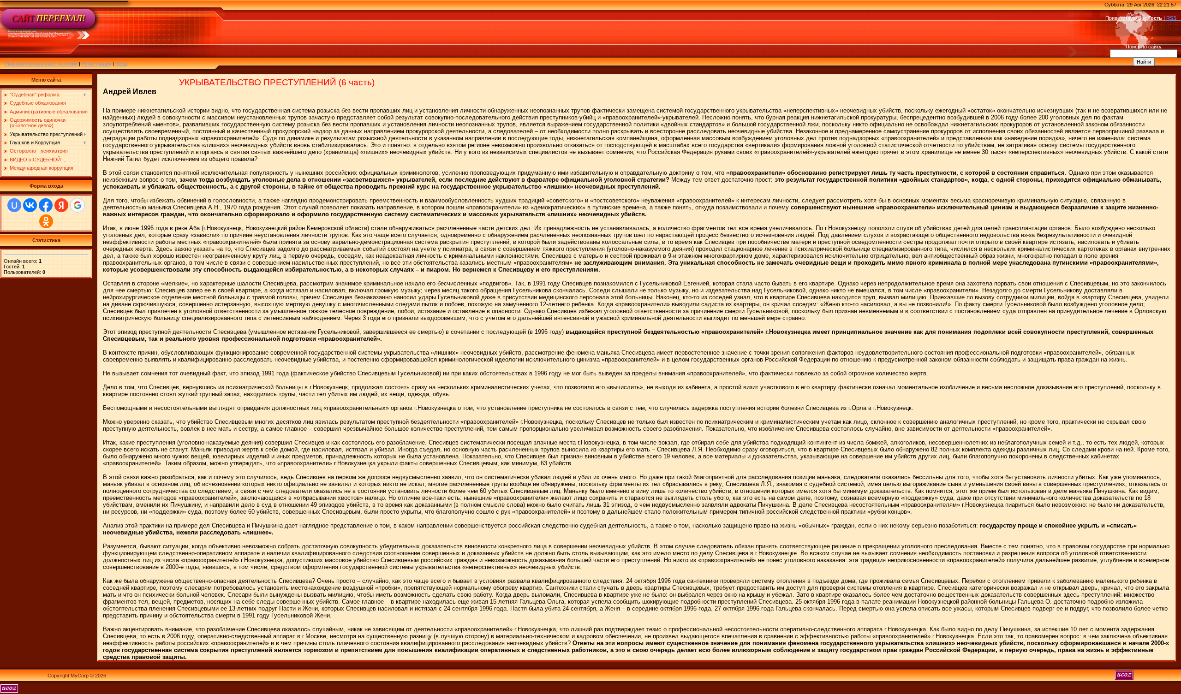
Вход (121, 63)
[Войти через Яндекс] (61, 205)
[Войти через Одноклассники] (46, 221)
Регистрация (96, 63)
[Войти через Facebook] (46, 205)
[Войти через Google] (77, 205)
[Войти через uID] (14, 205)
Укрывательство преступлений (41, 63)
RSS (1171, 18)
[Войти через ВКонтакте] (30, 205)
